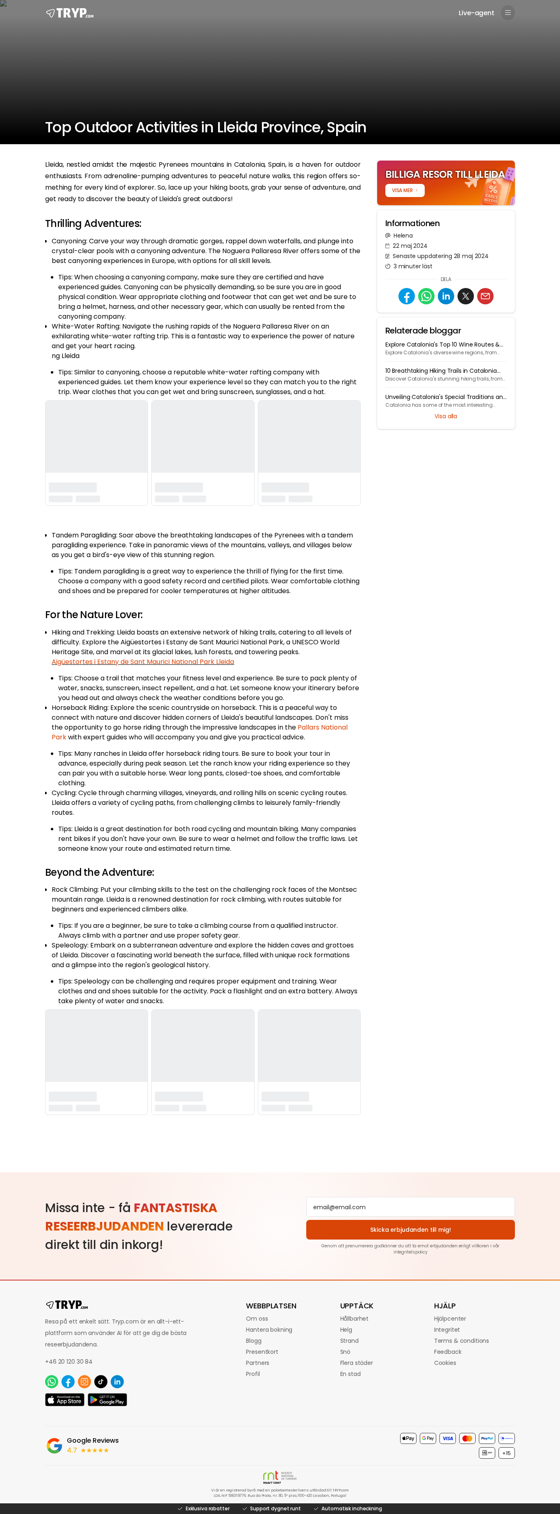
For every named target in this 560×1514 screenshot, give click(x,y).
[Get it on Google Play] (107, 1399)
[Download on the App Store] (64, 1399)
